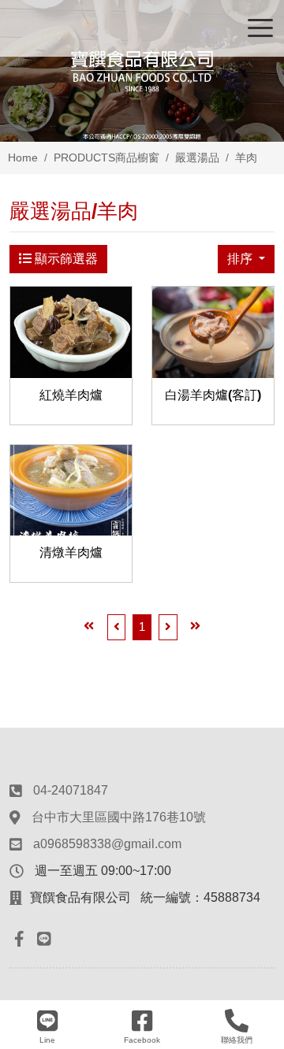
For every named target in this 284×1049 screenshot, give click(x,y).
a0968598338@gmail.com (107, 844)
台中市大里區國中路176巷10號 (119, 817)
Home (23, 157)
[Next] (168, 627)
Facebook (142, 1040)
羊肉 (246, 157)
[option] (142, 71)
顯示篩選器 (65, 258)
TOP (258, 892)
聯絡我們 (236, 1040)
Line (47, 1040)
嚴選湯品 (197, 157)
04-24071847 (70, 790)
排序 (241, 258)
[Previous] (116, 627)
